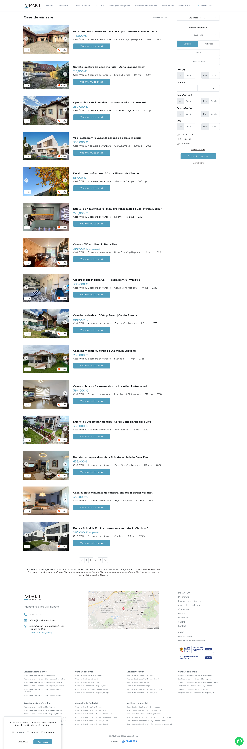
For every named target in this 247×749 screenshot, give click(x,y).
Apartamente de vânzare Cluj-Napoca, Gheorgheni (45, 679)
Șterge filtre (198, 163)
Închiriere (209, 44)
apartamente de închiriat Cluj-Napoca (93, 572)
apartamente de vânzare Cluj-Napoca (57, 572)
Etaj (179, 121)
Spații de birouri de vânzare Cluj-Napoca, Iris (196, 692)
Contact (182, 626)
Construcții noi (186, 134)
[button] (26, 38)
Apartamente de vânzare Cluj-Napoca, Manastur (44, 686)
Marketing (49, 732)
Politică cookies (186, 636)
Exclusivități (184, 143)
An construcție (184, 108)
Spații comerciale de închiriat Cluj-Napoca (144, 710)
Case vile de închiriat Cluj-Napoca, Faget (91, 724)
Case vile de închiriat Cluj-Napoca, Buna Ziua (93, 714)
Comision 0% (185, 139)
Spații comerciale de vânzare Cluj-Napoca (195, 675)
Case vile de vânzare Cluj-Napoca (88, 675)
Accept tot (43, 742)
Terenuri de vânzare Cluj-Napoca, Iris (142, 692)
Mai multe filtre (198, 149)
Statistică (34, 732)
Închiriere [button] (63, 5)
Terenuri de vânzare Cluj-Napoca (140, 675)
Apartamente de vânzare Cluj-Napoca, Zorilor (42, 695)
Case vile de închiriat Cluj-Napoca (88, 707)
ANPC (181, 632)
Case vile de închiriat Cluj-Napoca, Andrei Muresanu (96, 717)
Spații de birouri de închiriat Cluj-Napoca (143, 707)
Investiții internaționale (120, 5)
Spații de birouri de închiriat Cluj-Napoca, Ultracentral (149, 717)
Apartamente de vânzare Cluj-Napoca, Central (43, 682)
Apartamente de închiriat (37, 703)
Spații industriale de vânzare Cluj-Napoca (195, 686)
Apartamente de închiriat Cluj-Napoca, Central (43, 710)
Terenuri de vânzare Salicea (138, 682)
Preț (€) (181, 69)
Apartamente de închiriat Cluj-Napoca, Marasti (43, 714)
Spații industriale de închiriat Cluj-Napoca (144, 714)
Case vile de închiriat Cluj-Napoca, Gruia (91, 721)
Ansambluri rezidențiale (146, 5)
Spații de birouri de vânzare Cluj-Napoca (194, 679)
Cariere (181, 622)
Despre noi (183, 617)
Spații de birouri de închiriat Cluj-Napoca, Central (147, 721)
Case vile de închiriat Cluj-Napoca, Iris (90, 710)
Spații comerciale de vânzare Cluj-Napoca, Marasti (198, 682)
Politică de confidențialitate (191, 640)
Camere (181, 82)
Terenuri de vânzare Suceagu (138, 686)
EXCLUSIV (99, 5)
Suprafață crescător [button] (198, 18)
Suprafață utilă (184, 95)
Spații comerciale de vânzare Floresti (193, 689)
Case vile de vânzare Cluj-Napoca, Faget (91, 689)
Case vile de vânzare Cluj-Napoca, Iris (90, 686)
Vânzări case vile (84, 671)
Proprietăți (183, 597)
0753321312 (206, 5)
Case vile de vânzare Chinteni (87, 682)
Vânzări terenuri (135, 671)
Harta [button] (63, 50)
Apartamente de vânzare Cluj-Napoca (39, 675)
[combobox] (198, 35)
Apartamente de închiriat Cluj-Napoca (39, 707)
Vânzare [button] (49, 5)
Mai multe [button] (183, 5)
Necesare (19, 732)
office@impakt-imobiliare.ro (43, 620)
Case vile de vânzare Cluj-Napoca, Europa (92, 692)
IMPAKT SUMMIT (82, 5)
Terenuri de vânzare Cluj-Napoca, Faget (143, 679)
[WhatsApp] (239, 741)
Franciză (182, 613)
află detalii (41, 722)
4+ (214, 88)
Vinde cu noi (168, 5)
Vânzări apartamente (35, 671)
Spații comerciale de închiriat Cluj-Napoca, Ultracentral (149, 724)
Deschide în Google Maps (41, 632)
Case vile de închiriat (86, 703)
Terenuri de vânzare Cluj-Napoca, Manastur (144, 689)
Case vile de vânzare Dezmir (86, 679)
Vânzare (187, 44)
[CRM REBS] (129, 741)
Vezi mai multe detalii (91, 46)
